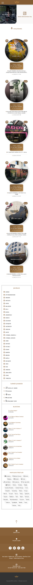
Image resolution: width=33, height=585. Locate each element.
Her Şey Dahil (25, 482)
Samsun (8, 369)
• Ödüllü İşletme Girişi (18, 558)
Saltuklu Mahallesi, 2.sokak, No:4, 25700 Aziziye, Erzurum (16, 275)
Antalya (8, 300)
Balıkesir (8, 306)
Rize (7, 367)
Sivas (7, 375)
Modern (17, 479)
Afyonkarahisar (10, 295)
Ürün (9, 394)
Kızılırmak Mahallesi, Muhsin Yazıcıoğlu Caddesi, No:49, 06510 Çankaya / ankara (16, 234)
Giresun (8, 329)
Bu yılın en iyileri (16, 540)
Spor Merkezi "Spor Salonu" (8, 15)
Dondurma (16, 482)
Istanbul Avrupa (10, 338)
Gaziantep (9, 326)
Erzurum (8, 320)
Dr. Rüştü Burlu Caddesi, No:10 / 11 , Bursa (17, 152)
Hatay (7, 332)
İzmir (7, 341)
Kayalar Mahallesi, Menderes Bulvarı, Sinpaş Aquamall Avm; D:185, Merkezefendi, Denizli (16, 71)
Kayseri (8, 343)
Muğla (7, 358)
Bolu (7, 309)
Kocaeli (8, 346)
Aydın (7, 303)
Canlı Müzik (8, 482)
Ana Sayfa (5, 556)
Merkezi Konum (17, 476)
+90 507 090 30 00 (12, 568)
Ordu (7, 364)
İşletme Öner (16, 532)
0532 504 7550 (21, 568)
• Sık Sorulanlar (18, 556)
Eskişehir (8, 323)
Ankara (8, 297)
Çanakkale (9, 315)
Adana (7, 292)
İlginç (10, 479)
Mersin (8, 355)
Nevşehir (8, 361)
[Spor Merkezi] (6, 40)
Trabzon (8, 378)
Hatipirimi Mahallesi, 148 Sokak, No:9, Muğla (17, 193)
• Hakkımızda (11, 556)
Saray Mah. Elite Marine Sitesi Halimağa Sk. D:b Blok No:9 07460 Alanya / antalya (17, 112)
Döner (23, 479)
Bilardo (9, 485)
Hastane (9, 397)
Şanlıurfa (8, 372)
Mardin (8, 352)
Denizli (8, 318)
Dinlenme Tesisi (12, 401)
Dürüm (26, 476)
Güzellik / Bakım (12, 388)
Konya (7, 349)
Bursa (7, 312)
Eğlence (9, 391)
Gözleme (8, 476)
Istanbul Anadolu (11, 335)
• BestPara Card (26, 556)
